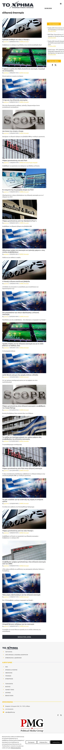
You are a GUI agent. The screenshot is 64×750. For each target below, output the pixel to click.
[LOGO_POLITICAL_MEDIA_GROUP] (32, 719)
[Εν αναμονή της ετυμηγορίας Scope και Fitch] (24, 178)
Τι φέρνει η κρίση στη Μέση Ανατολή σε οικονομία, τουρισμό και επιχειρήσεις (23, 70)
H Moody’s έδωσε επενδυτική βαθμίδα (16, 281)
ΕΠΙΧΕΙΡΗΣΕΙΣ (9, 678)
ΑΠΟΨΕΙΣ (8, 692)
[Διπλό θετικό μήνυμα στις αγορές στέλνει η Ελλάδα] (24, 363)
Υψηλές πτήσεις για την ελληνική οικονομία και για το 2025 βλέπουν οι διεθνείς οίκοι (22, 344)
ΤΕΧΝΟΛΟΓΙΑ (9, 683)
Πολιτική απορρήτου (16, 747)
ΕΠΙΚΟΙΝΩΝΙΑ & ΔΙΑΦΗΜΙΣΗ (13, 657)
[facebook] (58, 715)
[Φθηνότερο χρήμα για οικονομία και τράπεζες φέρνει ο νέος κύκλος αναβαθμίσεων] (24, 238)
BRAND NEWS (9, 695)
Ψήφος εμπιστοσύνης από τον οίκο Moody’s (17, 531)
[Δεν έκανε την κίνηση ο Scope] (23, 119)
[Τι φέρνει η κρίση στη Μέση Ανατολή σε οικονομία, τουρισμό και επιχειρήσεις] (24, 57)
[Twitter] (55, 65)
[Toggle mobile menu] (61, 4)
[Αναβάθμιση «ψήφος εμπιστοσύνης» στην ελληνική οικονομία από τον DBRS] (24, 550)
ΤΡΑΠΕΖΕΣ (8, 675)
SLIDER (21, 41)
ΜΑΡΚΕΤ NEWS (9, 689)
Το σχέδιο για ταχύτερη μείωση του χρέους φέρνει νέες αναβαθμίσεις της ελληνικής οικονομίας (21, 438)
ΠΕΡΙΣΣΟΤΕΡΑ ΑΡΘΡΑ (24, 637)
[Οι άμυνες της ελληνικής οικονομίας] (24, 88)
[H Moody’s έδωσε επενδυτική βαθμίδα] (24, 270)
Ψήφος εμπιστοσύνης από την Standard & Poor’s (19, 221)
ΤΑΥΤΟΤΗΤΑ (8, 651)
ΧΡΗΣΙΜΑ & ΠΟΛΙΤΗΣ (11, 670)
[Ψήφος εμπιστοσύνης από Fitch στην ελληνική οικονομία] (24, 457)
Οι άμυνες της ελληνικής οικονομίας (14, 100)
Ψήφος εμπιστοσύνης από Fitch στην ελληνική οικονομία (22, 468)
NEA (6, 666)
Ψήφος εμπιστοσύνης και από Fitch (14, 160)
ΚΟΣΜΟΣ (7, 686)
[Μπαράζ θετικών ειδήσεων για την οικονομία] (24, 612)
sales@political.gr (10, 712)
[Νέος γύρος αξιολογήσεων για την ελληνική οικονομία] (21, 583)
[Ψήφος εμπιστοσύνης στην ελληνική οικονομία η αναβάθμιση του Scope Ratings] (24, 394)
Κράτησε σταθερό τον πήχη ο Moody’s (15, 39)
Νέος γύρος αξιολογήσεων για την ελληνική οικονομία (21, 595)
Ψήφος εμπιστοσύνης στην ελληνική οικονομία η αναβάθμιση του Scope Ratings (23, 407)
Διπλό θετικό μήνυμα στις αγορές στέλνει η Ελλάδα (20, 375)
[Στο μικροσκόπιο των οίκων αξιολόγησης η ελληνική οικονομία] (24, 301)
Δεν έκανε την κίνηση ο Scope (12, 131)
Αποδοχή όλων (56, 742)
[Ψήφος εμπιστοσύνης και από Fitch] (20, 149)
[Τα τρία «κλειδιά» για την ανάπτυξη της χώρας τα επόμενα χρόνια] (24, 488)
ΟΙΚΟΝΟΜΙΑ (8, 672)
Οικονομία (26, 41)
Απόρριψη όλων (43, 742)
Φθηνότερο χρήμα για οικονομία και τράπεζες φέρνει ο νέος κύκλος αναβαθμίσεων (23, 251)
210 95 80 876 (9, 709)
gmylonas (6, 41)
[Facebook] (52, 65)
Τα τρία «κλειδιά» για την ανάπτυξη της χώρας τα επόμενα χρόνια (22, 500)
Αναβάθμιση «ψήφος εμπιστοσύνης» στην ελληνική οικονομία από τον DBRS (24, 563)
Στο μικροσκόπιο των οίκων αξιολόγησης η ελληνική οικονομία (20, 313)
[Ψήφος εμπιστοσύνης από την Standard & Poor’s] (19, 209)
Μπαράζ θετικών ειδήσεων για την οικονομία (18, 624)
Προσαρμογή (31, 742)
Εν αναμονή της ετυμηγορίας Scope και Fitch (18, 190)
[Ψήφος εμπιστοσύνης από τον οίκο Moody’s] (24, 519)
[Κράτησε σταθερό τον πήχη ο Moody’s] (22, 28)
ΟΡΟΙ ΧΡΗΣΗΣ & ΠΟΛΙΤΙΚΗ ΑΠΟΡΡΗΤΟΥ (16, 654)
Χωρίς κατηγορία (33, 162)
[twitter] (61, 715)
